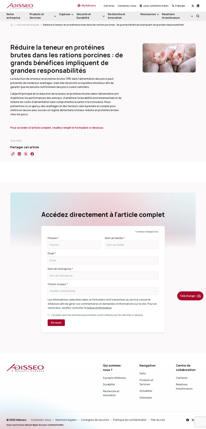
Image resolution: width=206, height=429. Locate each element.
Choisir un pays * (58, 284)
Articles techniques (28, 24)
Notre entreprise (13, 15)
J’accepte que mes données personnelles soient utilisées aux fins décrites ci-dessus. (97, 314)
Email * (52, 253)
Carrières (109, 5)
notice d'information (99, 308)
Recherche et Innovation (116, 15)
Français (180, 5)
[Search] (197, 16)
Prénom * (53, 238)
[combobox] (181, 6)
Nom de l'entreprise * (60, 269)
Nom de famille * (115, 238)
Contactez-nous (127, 5)
